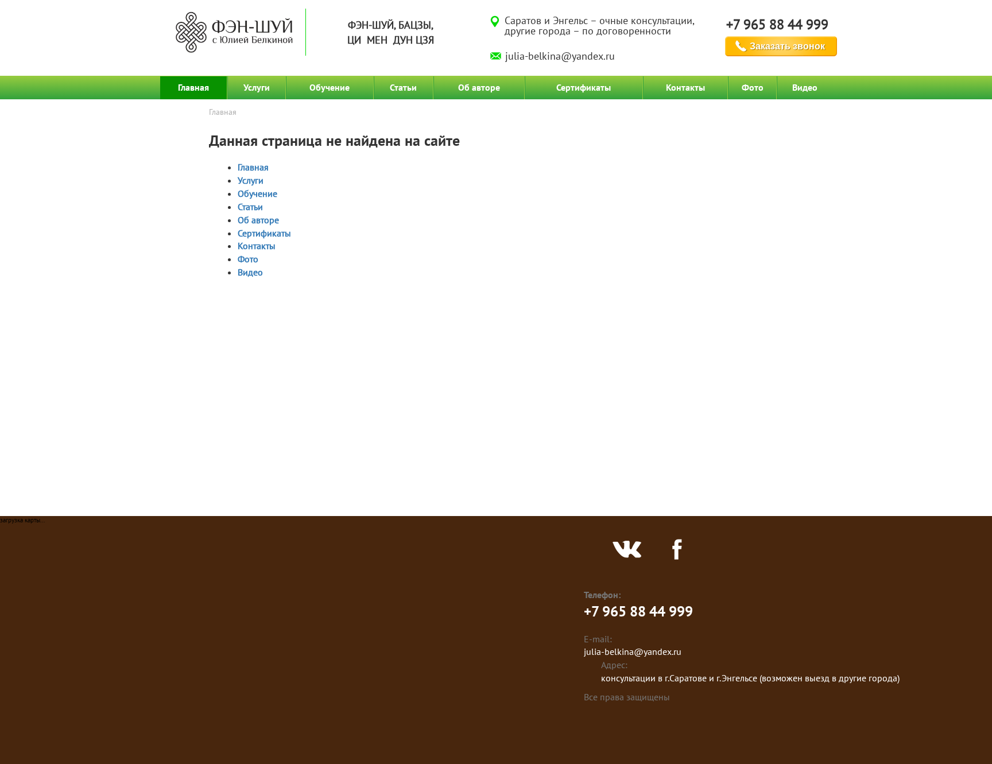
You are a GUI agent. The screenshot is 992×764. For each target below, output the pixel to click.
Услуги (256, 87)
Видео (804, 87)
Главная (193, 87)
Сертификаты (583, 87)
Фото (753, 87)
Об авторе (479, 87)
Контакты (685, 87)
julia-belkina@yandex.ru (560, 56)
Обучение (329, 87)
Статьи (403, 87)
